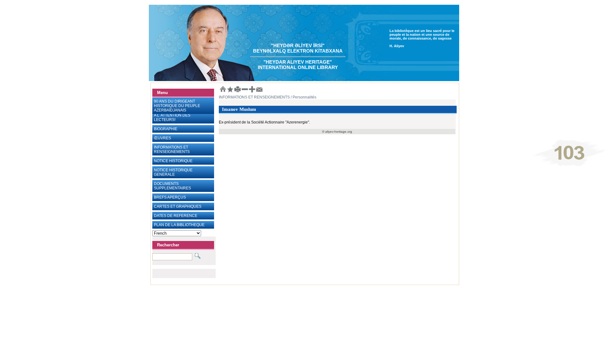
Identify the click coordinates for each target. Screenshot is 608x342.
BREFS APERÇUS (170, 197)
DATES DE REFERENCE (175, 215)
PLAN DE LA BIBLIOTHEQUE (179, 225)
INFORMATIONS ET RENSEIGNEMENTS (172, 149)
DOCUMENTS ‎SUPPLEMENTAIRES (172, 185)
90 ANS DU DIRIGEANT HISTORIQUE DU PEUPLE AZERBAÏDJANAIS (177, 105)
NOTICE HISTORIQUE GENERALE (173, 172)
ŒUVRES (162, 138)
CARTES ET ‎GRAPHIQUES (177, 206)
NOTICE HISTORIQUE (173, 161)
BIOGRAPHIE (165, 129)
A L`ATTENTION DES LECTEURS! (172, 117)
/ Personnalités (303, 97)
